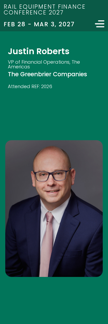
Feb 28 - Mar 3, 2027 (39, 24)
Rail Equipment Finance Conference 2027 (45, 9)
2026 (46, 86)
